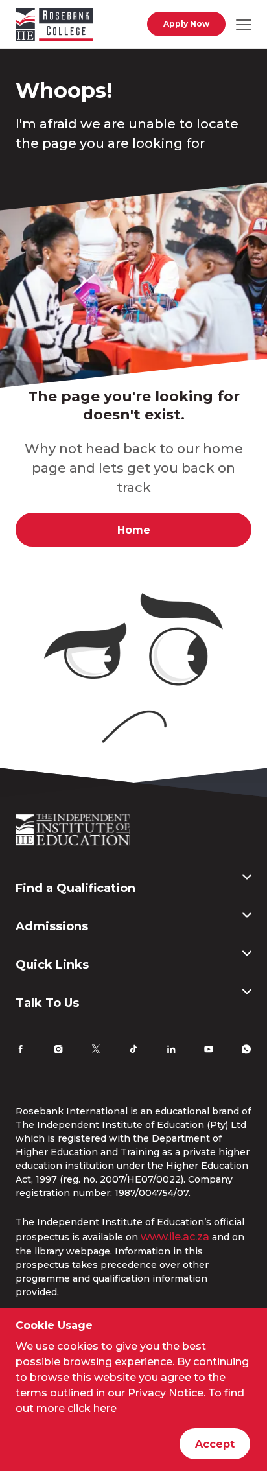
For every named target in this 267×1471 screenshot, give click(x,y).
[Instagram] (58, 1051)
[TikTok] (133, 1051)
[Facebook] (21, 1051)
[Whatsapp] (246, 1051)
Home (133, 530)
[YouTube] (208, 1051)
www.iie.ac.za (175, 1236)
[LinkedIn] (171, 1051)
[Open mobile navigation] (243, 24)
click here (92, 1408)
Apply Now (186, 24)
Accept (215, 1444)
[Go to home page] (54, 26)
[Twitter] (96, 1051)
